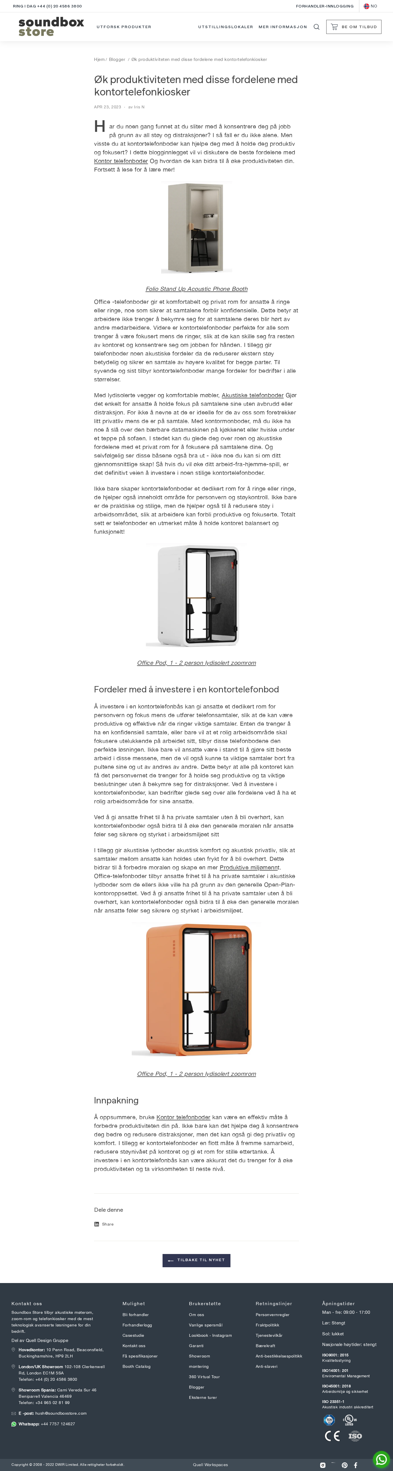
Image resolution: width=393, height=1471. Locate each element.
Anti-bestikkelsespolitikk (279, 1356)
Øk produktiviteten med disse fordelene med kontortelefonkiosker (199, 59)
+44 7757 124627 (47, 1424)
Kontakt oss (134, 1345)
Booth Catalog (137, 1366)
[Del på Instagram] (323, 1465)
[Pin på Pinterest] (345, 1465)
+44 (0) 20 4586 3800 (56, 1379)
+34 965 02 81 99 (52, 1402)
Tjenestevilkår (269, 1335)
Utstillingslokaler (225, 26)
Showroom (199, 1356)
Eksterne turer (203, 1397)
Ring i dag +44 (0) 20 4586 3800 (47, 6)
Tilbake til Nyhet (200, 1259)
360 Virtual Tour (204, 1376)
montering (199, 1366)
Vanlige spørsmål (205, 1325)
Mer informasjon (283, 26)
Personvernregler (273, 1314)
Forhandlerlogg (137, 1325)
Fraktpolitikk (267, 1325)
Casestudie (133, 1335)
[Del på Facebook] (355, 1465)
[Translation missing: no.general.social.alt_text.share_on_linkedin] (334, 1465)
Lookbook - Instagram (210, 1335)
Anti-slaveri (267, 1366)
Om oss (196, 1314)
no (374, 6)
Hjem (99, 59)
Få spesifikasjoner (140, 1356)
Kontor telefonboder (121, 161)
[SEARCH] (316, 27)
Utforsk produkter (124, 26)
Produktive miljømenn (249, 867)
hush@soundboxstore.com (53, 1413)
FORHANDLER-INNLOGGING (325, 6)
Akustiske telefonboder (253, 395)
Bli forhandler (136, 1314)
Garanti (196, 1345)
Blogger (117, 59)
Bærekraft (265, 1345)
